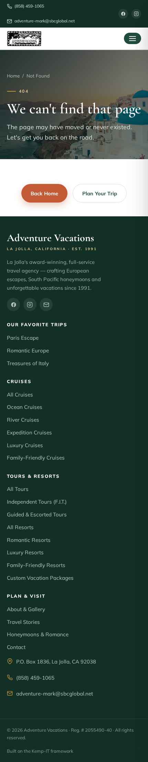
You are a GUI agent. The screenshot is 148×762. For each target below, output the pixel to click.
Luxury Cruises (25, 445)
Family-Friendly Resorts (36, 565)
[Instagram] (136, 14)
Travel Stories (23, 622)
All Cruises (20, 394)
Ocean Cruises (24, 407)
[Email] (46, 304)
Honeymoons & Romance (37, 634)
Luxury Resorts (25, 552)
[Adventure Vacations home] (24, 39)
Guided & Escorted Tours (37, 514)
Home (13, 76)
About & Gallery (26, 609)
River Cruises (23, 419)
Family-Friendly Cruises (36, 457)
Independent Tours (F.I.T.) (37, 501)
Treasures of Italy (28, 363)
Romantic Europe (28, 350)
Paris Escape (23, 337)
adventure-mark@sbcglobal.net (54, 693)
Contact (16, 647)
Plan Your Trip (99, 193)
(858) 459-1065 (35, 678)
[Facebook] (123, 14)
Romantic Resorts (29, 540)
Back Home (44, 193)
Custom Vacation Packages (40, 578)
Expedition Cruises (29, 432)
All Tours (18, 489)
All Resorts (20, 527)
